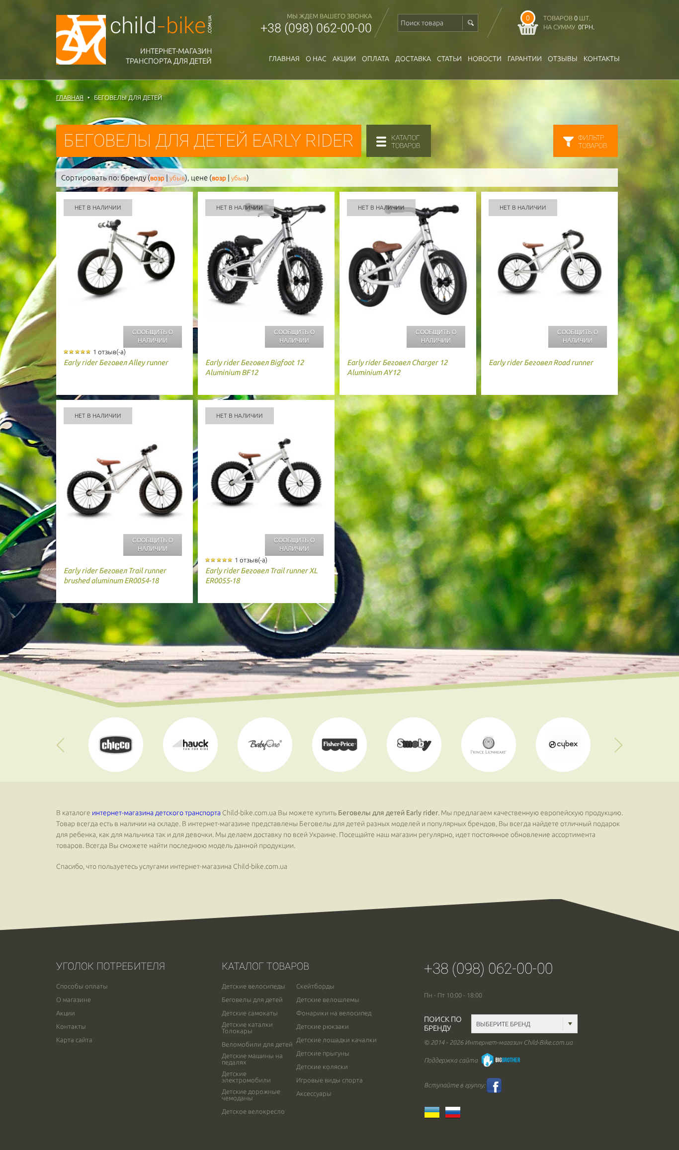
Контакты (602, 59)
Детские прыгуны (322, 1053)
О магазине (73, 1000)
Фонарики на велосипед (333, 1013)
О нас (316, 59)
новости (485, 59)
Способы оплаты (82, 986)
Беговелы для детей (252, 1000)
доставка (413, 59)
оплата (375, 59)
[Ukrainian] (434, 1115)
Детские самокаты (250, 1013)
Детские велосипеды (253, 986)
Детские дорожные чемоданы (251, 1094)
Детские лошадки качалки (336, 1040)
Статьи (449, 59)
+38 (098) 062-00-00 (316, 28)
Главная (284, 59)
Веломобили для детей (257, 1044)
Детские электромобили (246, 1077)
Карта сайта (74, 1040)
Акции (344, 59)
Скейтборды (315, 986)
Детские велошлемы (327, 1000)
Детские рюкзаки (322, 1026)
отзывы (563, 59)
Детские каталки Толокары (247, 1027)
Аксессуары (314, 1093)
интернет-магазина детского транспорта (156, 813)
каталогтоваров (405, 142)
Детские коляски (322, 1067)
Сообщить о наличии (152, 336)
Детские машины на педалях (252, 1059)
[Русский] (455, 1115)
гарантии (525, 59)
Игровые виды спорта (329, 1080)
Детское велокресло (253, 1111)
